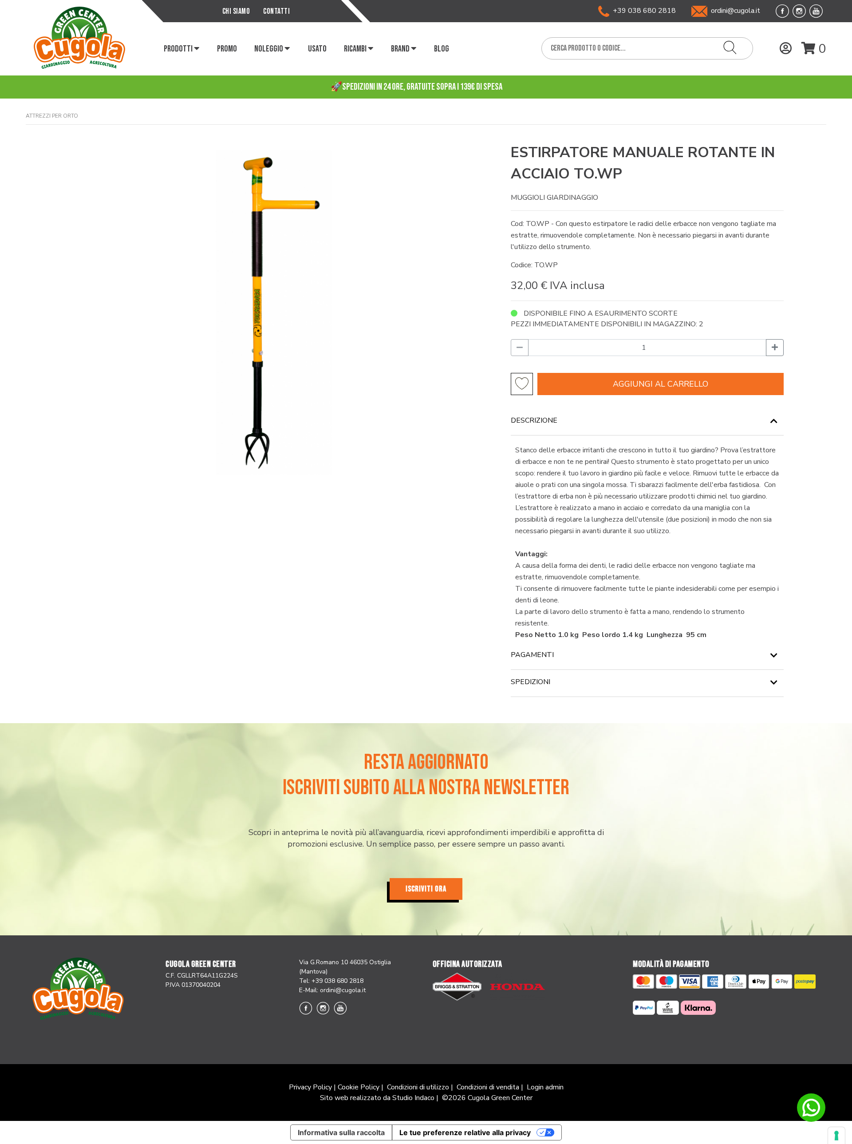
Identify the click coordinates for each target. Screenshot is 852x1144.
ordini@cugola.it (735, 11)
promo (227, 49)
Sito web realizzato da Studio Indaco (377, 1098)
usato (317, 49)
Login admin (545, 1087)
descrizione (534, 420)
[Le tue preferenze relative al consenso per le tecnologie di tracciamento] (836, 1135)
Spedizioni (530, 682)
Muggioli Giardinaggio (554, 197)
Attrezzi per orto (52, 115)
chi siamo (236, 11)
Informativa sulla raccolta (341, 1132)
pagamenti (532, 655)
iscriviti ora (426, 889)
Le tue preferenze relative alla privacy (465, 1132)
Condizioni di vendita (488, 1087)
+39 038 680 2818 (642, 11)
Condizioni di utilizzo (418, 1087)
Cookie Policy (358, 1087)
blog (441, 49)
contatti (276, 11)
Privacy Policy (310, 1087)
